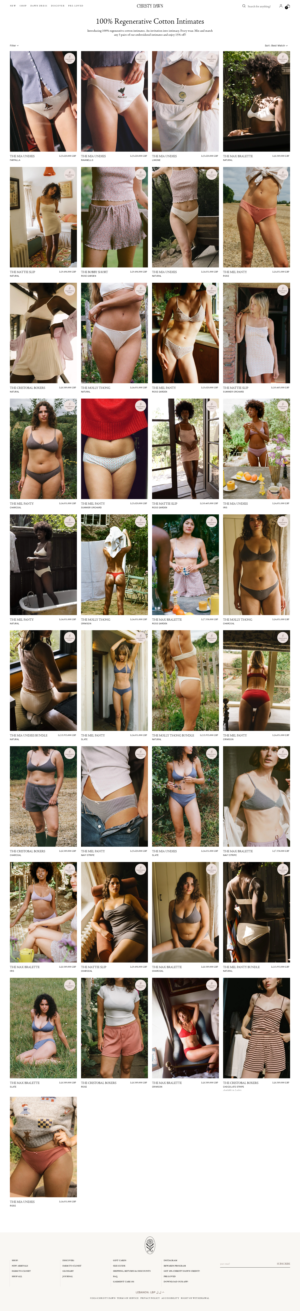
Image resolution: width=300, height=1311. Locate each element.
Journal (67, 1276)
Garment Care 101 (123, 1281)
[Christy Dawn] (150, 6)
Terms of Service (128, 1298)
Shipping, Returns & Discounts (132, 1271)
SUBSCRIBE (283, 1264)
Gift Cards (119, 1260)
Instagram (170, 1260)
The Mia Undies (22, 158)
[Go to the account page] (280, 5)
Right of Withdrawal (195, 1298)
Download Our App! (176, 1281)
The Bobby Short (94, 274)
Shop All (17, 1276)
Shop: (15, 1260)
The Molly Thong (95, 390)
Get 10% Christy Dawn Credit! (182, 1271)
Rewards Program (175, 1265)
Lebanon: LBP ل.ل (149, 1292)
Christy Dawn (106, 1298)
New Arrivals (20, 1265)
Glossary (68, 1271)
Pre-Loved (170, 1276)
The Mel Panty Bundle (241, 969)
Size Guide (119, 1265)
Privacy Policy (150, 1298)
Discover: (68, 1260)
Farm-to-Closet (21, 1271)
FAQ (115, 1276)
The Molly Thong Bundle (173, 737)
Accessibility (170, 1298)
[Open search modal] (244, 6)
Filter (13, 45)
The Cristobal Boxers (27, 390)
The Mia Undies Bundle (28, 737)
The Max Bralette (238, 158)
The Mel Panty (235, 274)
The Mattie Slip (22, 274)
